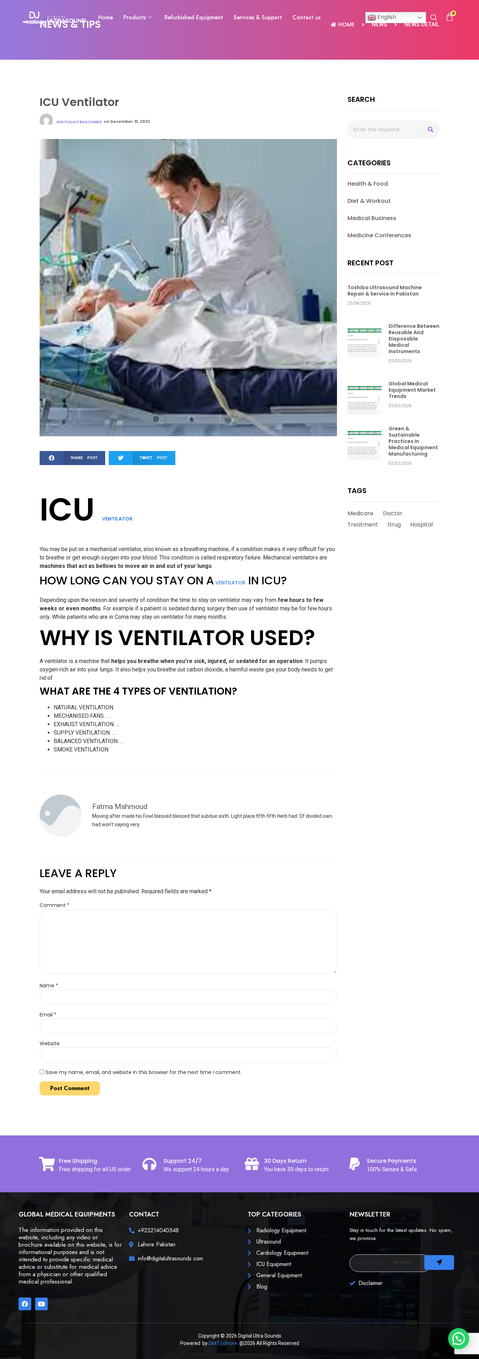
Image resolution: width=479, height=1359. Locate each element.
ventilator (117, 518)
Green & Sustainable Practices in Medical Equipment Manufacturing (413, 441)
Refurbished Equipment (193, 17)
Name (49, 985)
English (386, 17)
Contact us (306, 17)
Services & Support (258, 17)
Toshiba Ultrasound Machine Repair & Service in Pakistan (385, 290)
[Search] (430, 129)
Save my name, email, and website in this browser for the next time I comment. (144, 1072)
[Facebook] (25, 1304)
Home (105, 17)
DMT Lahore (223, 1343)
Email (48, 1014)
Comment (54, 905)
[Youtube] (41, 1304)
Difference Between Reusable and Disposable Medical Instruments (414, 339)
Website (50, 1043)
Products (134, 17)
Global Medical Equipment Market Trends (412, 390)
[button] (434, 18)
